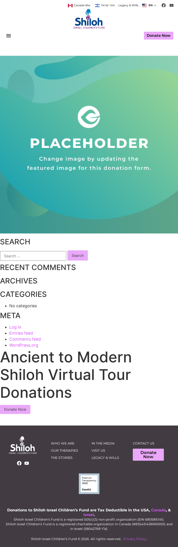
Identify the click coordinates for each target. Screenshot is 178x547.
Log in (15, 327)
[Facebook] (19, 463)
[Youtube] (26, 463)
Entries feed (21, 333)
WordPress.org (23, 345)
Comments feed (25, 339)
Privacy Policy (134, 539)
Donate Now (15, 409)
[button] (8, 36)
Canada (158, 510)
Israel (88, 515)
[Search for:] (33, 256)
